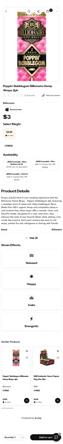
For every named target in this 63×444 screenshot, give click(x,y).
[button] (26, 400)
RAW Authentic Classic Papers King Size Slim (46, 378)
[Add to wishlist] (26, 357)
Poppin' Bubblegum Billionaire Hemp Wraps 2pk (15, 378)
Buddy (38, 418)
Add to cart (45, 437)
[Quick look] (26, 351)
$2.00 (36, 399)
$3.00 (5, 399)
